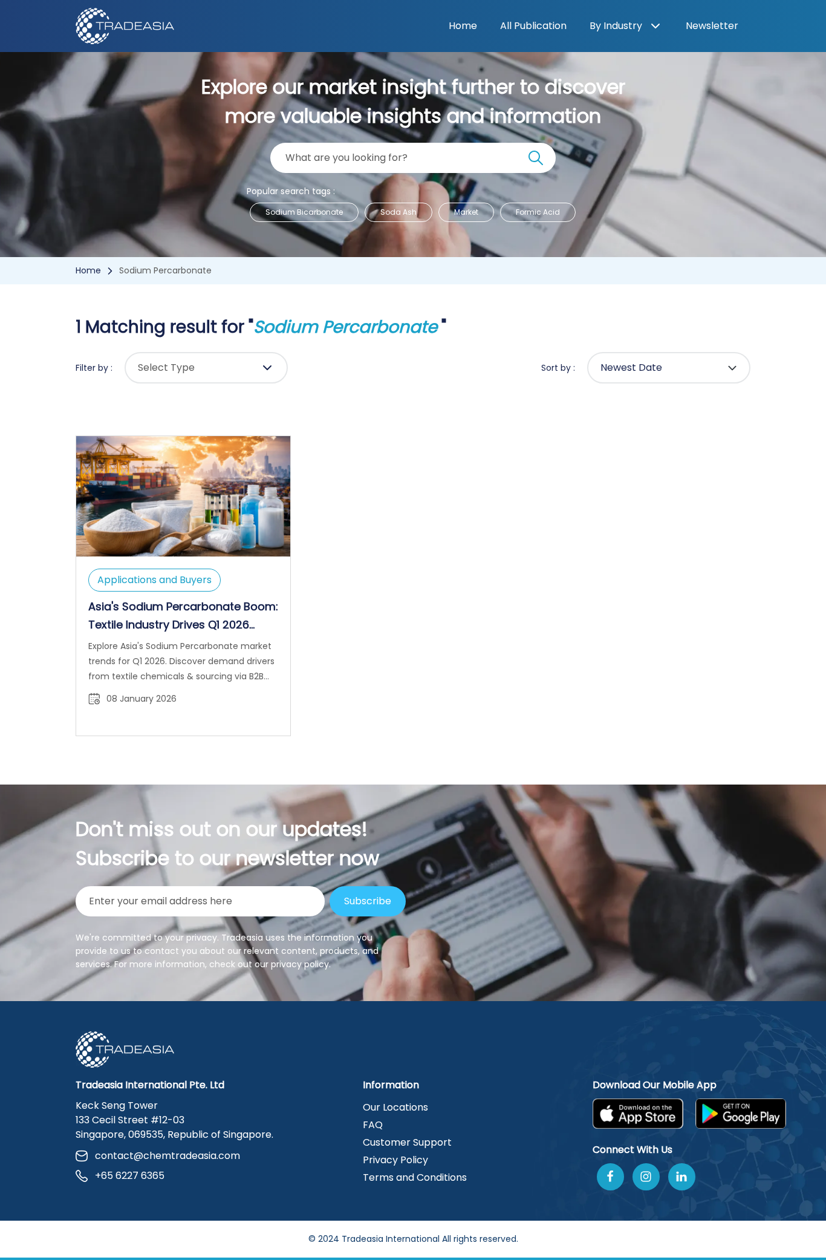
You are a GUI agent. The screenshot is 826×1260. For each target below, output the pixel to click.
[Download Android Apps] (740, 1113)
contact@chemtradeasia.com (167, 1156)
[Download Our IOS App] (638, 1113)
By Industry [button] (616, 26)
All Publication (533, 26)
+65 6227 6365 (129, 1176)
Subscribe (367, 901)
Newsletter (712, 26)
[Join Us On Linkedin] (681, 1176)
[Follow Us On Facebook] (610, 1176)
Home (463, 26)
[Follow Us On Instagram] (646, 1176)
